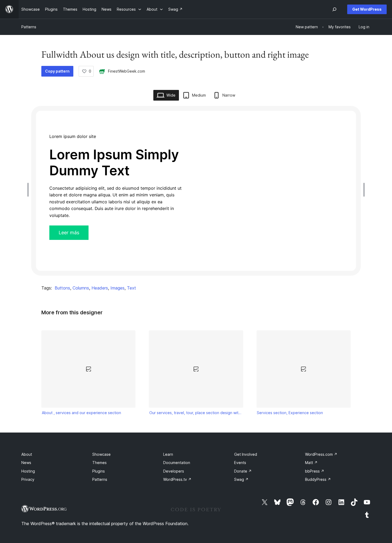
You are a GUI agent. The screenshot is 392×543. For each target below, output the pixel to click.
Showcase (101, 454)
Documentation (176, 462)
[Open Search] (334, 9)
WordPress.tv (177, 479)
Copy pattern (57, 71)
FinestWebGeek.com (126, 71)
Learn (168, 454)
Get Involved (245, 454)
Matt (311, 462)
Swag (241, 479)
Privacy (27, 479)
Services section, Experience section (290, 412)
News (26, 462)
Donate (243, 471)
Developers (173, 471)
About (26, 454)
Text (131, 288)
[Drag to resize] (29, 190)
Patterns (28, 27)
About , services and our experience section (81, 412)
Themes (99, 462)
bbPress (314, 471)
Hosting (28, 471)
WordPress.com (321, 454)
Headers (99, 288)
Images (117, 288)
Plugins (98, 471)
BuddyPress (318, 479)
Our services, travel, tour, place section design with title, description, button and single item (196, 412)
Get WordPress (367, 9)
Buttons (62, 288)
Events (240, 462)
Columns (81, 288)
